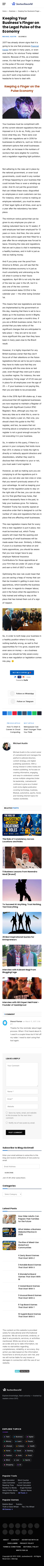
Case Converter (8, 1483)
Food (30, 1455)
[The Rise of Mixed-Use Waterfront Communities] (9, 1245)
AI (20, 1465)
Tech (8, 1437)
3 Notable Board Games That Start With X (29, 1266)
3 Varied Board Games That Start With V (29, 1287)
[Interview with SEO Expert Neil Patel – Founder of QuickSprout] (22, 988)
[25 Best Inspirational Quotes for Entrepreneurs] (22, 923)
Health (32, 1446)
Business (12, 11)
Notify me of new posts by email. (22, 1123)
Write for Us (22, 1550)
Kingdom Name (8, 1493)
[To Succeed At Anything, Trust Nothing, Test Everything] (22, 890)
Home (4, 11)
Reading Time (8, 1485)
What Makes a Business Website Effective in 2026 (29, 1232)
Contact (15, 1540)
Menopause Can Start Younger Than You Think (32, 729)
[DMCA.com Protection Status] (22, 1372)
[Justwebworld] (22, 4)
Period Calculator (24, 1485)
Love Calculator (24, 1483)
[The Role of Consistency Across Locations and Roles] (22, 825)
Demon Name (26, 1490)
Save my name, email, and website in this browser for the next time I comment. (21, 1115)
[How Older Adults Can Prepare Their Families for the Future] (9, 1219)
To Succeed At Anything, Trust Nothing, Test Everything (21, 905)
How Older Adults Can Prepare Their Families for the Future (28, 1219)
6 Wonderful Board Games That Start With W (29, 1277)
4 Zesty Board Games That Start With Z (28, 1256)
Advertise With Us (30, 1540)
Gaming (30, 1451)
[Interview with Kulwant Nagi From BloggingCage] (22, 955)
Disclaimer (13, 1543)
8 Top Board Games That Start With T (27, 1305)
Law (17, 1460)
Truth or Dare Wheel (10, 1507)
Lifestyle (9, 1446)
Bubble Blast (7, 1504)
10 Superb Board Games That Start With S (29, 1315)
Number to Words (9, 1488)
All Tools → (22, 1493)
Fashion (9, 1455)
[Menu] (4, 4)
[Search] (40, 4)
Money (8, 1441)
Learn (19, 1441)
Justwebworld (27, 1556)
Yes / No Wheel (28, 1507)
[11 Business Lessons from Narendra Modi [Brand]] (22, 857)
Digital (31, 1437)
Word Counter (23, 1480)
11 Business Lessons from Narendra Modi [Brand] (19, 873)
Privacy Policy (27, 1543)
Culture (21, 1446)
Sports (27, 1460)
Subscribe (9, 1173)
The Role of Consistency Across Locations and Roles (18, 840)
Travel (18, 1451)
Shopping (9, 1465)
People (30, 1441)
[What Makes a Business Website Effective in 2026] (9, 1232)
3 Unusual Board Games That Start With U (29, 1296)
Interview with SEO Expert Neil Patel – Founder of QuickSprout (20, 1003)
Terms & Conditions (12, 1547)
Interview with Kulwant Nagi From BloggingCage (19, 971)
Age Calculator (8, 1480)
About (6, 1540)
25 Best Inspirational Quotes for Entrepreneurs (18, 938)
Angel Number (26, 1488)
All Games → (7, 1509)
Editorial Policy (30, 1547)
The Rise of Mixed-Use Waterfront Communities (28, 1245)
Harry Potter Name (9, 1490)
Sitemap (15, 1559)
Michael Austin (9, 36)
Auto (20, 1455)
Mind (8, 1460)
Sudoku (19, 1504)
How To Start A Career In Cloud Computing (13, 729)
